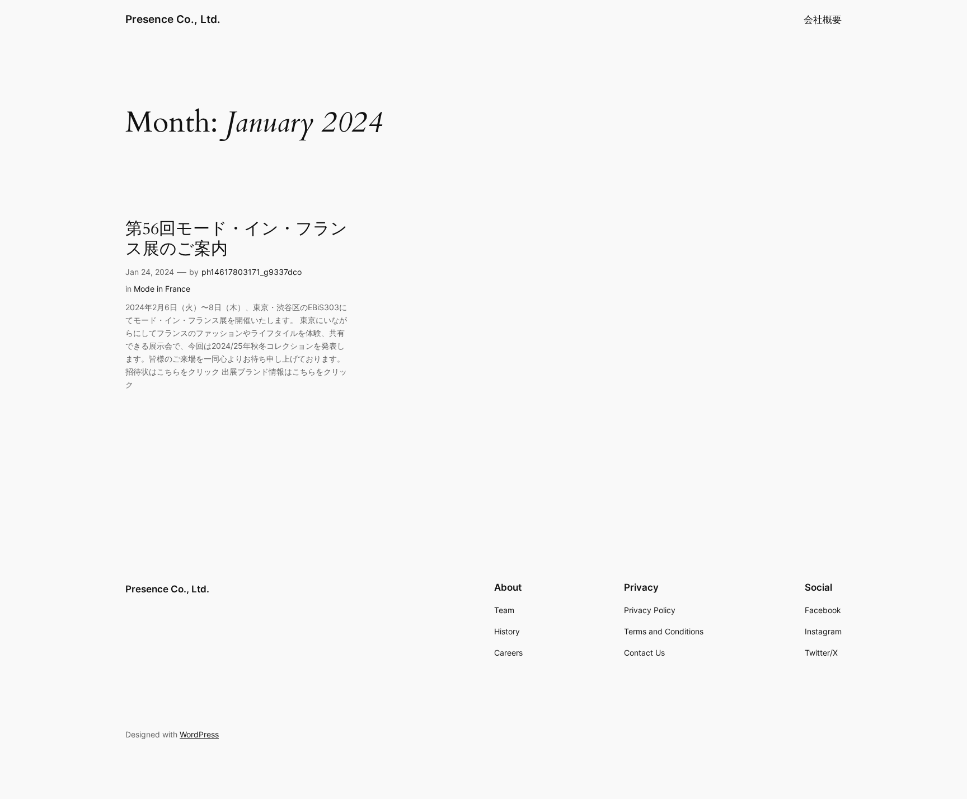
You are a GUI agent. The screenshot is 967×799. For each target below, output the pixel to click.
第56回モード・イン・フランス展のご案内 (236, 239)
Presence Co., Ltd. (172, 19)
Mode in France (162, 288)
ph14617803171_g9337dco (251, 272)
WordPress (199, 734)
